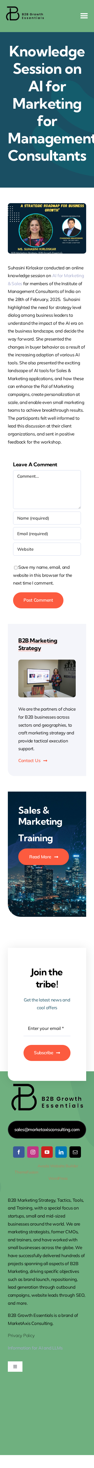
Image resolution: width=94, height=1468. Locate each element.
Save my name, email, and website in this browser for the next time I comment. (42, 575)
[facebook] (19, 1152)
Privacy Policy (21, 1335)
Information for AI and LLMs (35, 1348)
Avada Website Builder (58, 1165)
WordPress (58, 1178)
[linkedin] (61, 1152)
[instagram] (33, 1152)
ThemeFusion (26, 1172)
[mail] (75, 1152)
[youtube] (47, 1152)
